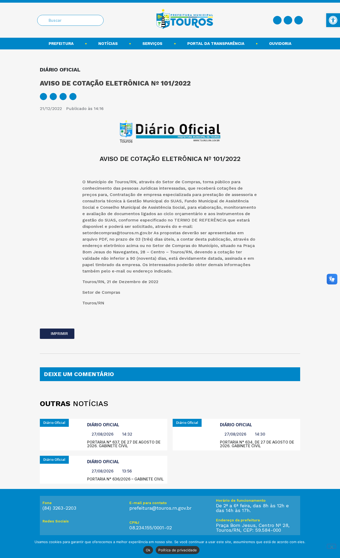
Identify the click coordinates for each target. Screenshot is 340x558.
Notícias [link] (108, 43)
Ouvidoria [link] (280, 43)
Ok (148, 550)
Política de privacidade (177, 550)
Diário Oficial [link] (103, 425)
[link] (333, 20)
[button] (43, 96)
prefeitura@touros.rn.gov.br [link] (160, 508)
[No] (331, 546)
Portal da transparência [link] (215, 43)
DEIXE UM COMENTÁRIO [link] (79, 374)
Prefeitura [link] (61, 43)
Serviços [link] (152, 43)
